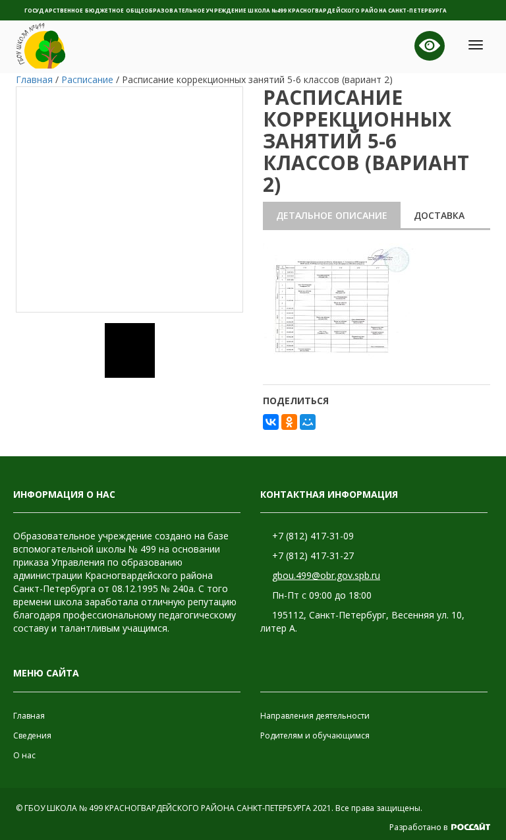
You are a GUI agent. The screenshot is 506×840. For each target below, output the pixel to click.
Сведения (32, 735)
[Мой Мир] (308, 422)
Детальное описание (331, 215)
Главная (29, 715)
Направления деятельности (315, 715)
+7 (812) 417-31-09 (313, 535)
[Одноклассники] (289, 422)
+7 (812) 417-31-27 (313, 555)
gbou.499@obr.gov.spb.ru (326, 575)
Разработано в (419, 827)
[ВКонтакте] (271, 422)
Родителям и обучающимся (315, 735)
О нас (24, 755)
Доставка (439, 215)
